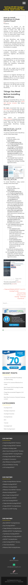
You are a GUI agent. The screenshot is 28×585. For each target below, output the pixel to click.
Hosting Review (8, 416)
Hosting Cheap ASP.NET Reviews (12, 456)
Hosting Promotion (9, 413)
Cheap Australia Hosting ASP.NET (12, 503)
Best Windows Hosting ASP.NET (12, 462)
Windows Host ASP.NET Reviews (12, 489)
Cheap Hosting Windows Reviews (12, 481)
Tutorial (19, 282)
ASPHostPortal (8, 109)
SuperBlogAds (14, 573)
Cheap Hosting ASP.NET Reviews (12, 445)
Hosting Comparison (9, 410)
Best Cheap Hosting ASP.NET (11, 495)
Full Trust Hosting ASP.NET (10, 500)
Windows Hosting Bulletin (10, 487)
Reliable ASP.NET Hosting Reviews (12, 531)
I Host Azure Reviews (9, 544)
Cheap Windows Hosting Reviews (12, 528)
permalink (14, 283)
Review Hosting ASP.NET (10, 492)
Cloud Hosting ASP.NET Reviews (12, 443)
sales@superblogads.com (14, 567)
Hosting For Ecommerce (9, 459)
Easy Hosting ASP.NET (9, 525)
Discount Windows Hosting (10, 464)
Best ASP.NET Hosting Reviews (11, 523)
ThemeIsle (20, 581)
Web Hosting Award (9, 429)
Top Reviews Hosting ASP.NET (11, 533)
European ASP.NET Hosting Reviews (13, 453)
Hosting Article (8, 407)
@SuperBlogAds (14, 560)
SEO (5, 420)
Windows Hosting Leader (10, 448)
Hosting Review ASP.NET (10, 498)
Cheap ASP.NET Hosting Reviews (12, 506)
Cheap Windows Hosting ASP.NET (12, 536)
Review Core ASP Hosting (10, 508)
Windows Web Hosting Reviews (11, 547)
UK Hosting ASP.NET (9, 467)
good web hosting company (14, 102)
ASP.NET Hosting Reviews (10, 539)
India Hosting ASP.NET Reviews (11, 542)
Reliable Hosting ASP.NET (10, 484)
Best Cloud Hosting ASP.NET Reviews (13, 451)
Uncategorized (8, 426)
